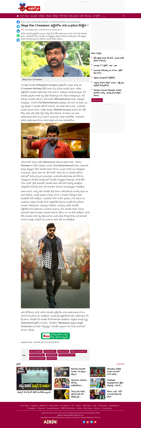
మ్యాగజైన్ (34, 16)
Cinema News (102, 405)
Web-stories (87, 405)
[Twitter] (18, 26)
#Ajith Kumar (35, 351)
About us (97, 408)
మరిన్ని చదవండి (97, 100)
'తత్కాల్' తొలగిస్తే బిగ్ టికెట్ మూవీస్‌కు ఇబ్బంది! (34, 392)
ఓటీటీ (81, 16)
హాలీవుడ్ (55, 16)
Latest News (24, 405)
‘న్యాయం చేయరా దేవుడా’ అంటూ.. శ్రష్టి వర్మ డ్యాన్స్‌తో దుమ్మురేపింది (109, 84)
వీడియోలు (88, 16)
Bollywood (43, 405)
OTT (72, 405)
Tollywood (34, 405)
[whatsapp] (18, 35)
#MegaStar (63, 351)
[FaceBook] (18, 22)
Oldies (79, 408)
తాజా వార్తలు (24, 16)
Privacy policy (107, 408)
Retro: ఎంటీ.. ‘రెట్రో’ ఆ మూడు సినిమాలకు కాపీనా (114, 394)
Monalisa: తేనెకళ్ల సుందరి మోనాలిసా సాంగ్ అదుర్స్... (114, 371)
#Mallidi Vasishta (66, 355)
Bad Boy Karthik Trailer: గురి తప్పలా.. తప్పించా (79, 371)
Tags (23, 355)
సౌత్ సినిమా (64, 16)
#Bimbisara (51, 355)
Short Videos (88, 408)
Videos (78, 405)
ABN (23, 29)
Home (23, 21)
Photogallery (31, 408)
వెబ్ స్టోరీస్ (96, 16)
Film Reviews (65, 405)
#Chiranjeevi (50, 351)
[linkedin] (18, 31)
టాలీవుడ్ (41, 16)
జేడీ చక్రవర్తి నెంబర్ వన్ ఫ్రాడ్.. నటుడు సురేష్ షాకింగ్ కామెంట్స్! (109, 59)
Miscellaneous (114, 405)
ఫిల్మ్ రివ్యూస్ (73, 16)
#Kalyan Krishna (37, 358)
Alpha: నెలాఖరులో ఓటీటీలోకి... (105, 78)
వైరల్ (19, 364)
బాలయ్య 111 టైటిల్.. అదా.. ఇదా (105, 65)
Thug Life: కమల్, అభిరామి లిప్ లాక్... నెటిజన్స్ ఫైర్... (78, 394)
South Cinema (53, 405)
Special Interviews (53, 408)
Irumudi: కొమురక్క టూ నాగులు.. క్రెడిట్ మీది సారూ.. (108, 71)
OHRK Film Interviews (68, 408)
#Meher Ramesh (37, 355)
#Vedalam (52, 358)
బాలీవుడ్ (48, 16)
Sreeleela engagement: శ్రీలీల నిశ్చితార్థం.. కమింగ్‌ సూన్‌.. (115, 384)
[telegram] (18, 40)
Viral (28, 21)
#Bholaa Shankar (78, 351)
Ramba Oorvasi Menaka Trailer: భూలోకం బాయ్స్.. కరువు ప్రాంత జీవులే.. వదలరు (108, 92)
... (102, 16)
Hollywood (41, 408)
